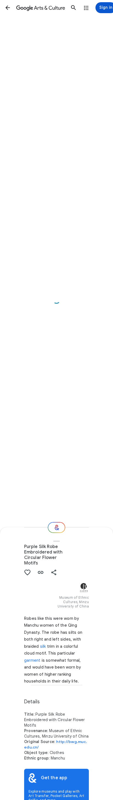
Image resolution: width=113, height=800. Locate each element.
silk (43, 646)
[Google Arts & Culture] (40, 7)
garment (32, 660)
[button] (7, 7)
